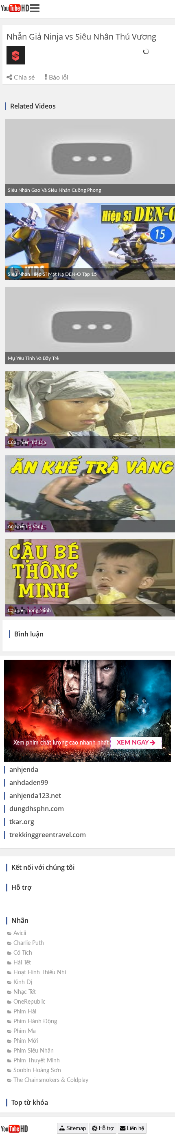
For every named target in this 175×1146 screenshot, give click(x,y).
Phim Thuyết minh (36, 1061)
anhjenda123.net (35, 795)
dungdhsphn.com (36, 808)
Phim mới (25, 1041)
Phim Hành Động (35, 1021)
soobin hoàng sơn (37, 1070)
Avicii (19, 933)
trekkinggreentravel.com (47, 834)
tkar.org (21, 821)
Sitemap (75, 1128)
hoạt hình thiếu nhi (39, 972)
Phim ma (24, 1031)
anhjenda (23, 769)
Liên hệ (134, 1128)
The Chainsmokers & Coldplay (50, 1080)
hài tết (22, 963)
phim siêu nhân (33, 1051)
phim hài (24, 1012)
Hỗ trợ (105, 1128)
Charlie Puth (28, 943)
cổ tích (22, 953)
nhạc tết (24, 992)
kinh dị (22, 982)
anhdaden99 (28, 782)
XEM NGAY (133, 743)
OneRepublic (29, 1002)
